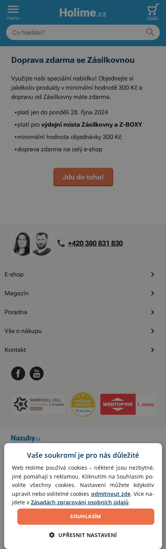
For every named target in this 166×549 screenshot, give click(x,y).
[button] (83, 535)
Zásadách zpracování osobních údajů (80, 502)
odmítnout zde (110, 493)
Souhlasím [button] (85, 516)
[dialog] (83, 496)
